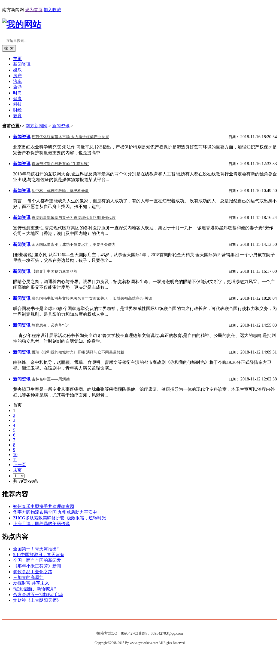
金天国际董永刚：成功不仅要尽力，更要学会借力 (74, 245)
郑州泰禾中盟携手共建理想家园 (43, 506)
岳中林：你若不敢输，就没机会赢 (60, 191)
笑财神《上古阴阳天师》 (37, 600)
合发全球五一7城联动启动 (38, 594)
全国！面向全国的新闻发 (37, 560)
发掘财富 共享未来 (31, 583)
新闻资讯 (60, 125)
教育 (17, 115)
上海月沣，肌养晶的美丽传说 (41, 523)
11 (15, 459)
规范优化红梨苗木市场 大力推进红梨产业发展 (70, 137)
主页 (17, 58)
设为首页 (34, 9)
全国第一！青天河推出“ (36, 549)
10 (15, 454)
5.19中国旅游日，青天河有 (38, 554)
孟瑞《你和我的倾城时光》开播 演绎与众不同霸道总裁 (78, 352)
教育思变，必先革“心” (50, 325)
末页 (17, 470)
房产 (17, 75)
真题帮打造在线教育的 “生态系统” (60, 164)
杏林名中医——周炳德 (51, 379)
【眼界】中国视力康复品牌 (54, 271)
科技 (17, 104)
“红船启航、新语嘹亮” (34, 589)
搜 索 (9, 48)
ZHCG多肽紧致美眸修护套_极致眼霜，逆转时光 (59, 518)
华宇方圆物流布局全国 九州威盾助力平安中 (55, 512)
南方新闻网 (36, 125)
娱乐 (17, 70)
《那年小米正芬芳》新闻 (37, 566)
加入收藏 (52, 9)
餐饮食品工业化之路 (32, 571)
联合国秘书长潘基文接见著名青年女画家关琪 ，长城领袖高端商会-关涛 (92, 298)
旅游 (17, 87)
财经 (17, 110)
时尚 (17, 93)
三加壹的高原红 (28, 577)
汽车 (17, 81)
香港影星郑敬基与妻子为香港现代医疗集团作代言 (74, 218)
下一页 (19, 464)
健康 (17, 98)
